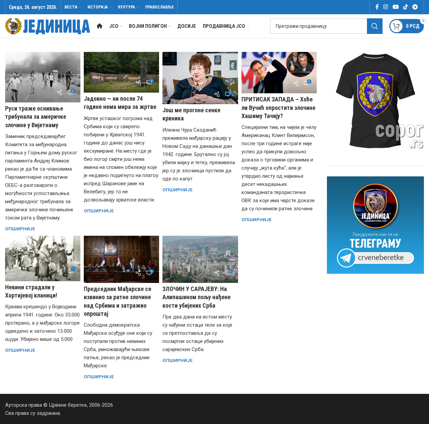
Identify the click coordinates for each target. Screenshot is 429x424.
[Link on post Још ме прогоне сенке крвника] (200, 78)
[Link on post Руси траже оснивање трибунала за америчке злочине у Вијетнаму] (42, 77)
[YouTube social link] (395, 7)
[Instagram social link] (385, 7)
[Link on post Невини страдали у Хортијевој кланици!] (42, 258)
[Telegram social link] (415, 7)
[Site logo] (47, 26)
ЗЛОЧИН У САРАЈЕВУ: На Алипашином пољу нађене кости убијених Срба (196, 297)
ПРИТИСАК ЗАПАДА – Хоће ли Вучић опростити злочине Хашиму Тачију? (278, 107)
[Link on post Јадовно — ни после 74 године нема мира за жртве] (121, 72)
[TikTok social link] (405, 7)
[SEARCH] (375, 26)
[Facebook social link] (377, 7)
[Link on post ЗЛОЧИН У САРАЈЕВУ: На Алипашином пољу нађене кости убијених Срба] (200, 259)
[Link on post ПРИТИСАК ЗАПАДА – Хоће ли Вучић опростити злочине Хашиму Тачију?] (279, 72)
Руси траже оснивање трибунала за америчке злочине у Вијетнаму (35, 116)
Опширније (20, 228)
